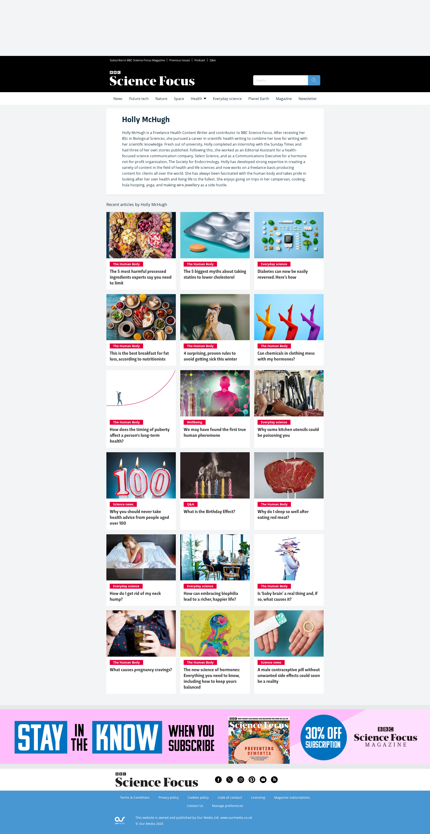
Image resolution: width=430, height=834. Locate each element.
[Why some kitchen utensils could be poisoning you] (289, 393)
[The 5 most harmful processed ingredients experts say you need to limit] (141, 235)
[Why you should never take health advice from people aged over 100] (141, 475)
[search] (314, 80)
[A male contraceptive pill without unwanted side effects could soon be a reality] (289, 633)
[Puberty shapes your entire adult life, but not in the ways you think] (141, 393)
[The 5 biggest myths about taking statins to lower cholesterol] (215, 235)
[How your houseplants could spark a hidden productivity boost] (215, 557)
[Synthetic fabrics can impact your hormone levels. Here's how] (289, 317)
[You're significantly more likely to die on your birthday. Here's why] (215, 475)
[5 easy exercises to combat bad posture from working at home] (141, 557)
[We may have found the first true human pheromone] (215, 393)
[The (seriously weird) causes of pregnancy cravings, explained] (141, 633)
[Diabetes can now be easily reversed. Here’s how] (289, 235)
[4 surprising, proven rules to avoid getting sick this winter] (215, 317)
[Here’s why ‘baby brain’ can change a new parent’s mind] (289, 557)
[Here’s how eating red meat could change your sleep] (289, 475)
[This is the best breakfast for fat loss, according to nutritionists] (141, 317)
